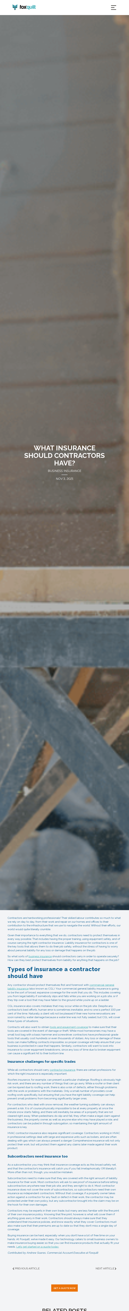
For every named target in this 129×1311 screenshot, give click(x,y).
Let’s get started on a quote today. (37, 1246)
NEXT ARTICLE (105, 1268)
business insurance (40, 956)
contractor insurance (62, 1069)
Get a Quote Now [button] (65, 1288)
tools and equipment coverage (69, 1027)
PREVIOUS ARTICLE (27, 1268)
